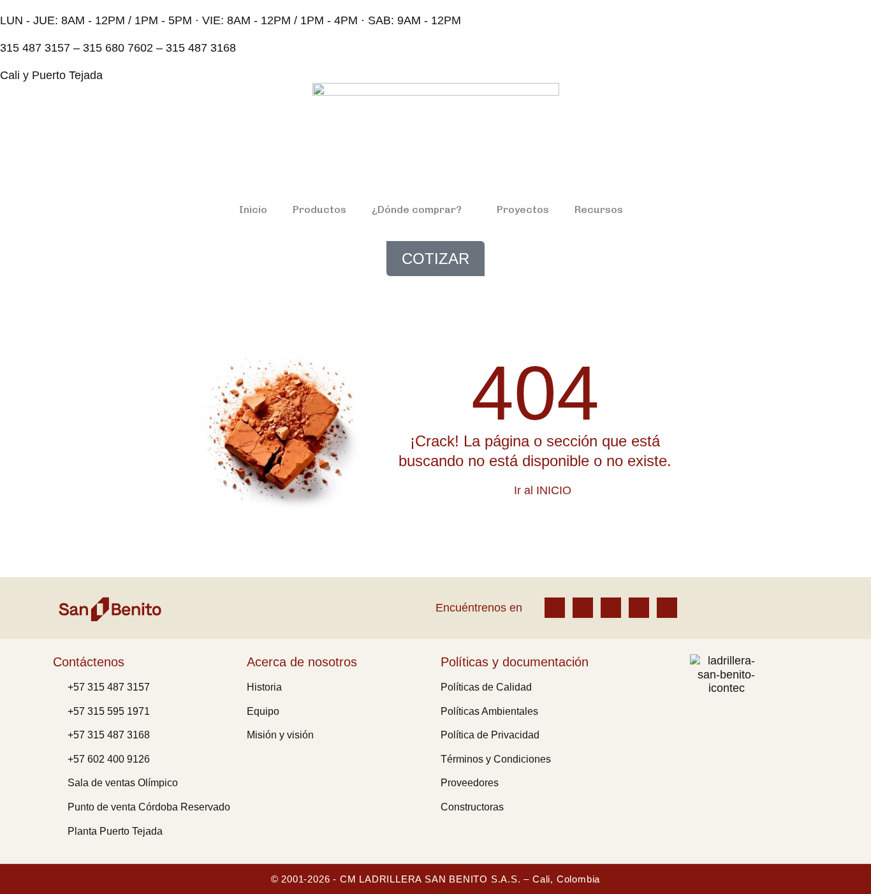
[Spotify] (667, 607)
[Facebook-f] (555, 607)
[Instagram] (583, 607)
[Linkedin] (611, 607)
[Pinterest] (639, 607)
